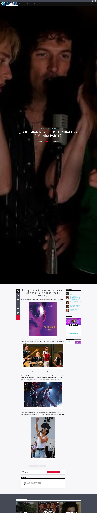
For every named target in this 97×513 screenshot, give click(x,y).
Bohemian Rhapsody (33, 470)
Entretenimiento (46, 130)
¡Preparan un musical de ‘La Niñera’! (75, 306)
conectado (32, 488)
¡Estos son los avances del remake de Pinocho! (75, 310)
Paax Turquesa (33, 1)
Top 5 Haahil (30, 4)
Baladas (68, 345)
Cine (41, 130)
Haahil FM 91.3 (42, 470)
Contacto (49, 1)
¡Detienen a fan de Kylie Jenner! (75, 314)
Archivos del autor (54, 476)
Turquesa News (11, 1)
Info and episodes (74, 337)
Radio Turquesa (19, 1)
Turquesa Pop (26, 1)
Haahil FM (48, 143)
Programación (4, 1)
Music (52, 130)
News (55, 130)
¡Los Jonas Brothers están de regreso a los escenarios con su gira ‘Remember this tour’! (75, 302)
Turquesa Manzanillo (42, 1)
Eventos (36, 4)
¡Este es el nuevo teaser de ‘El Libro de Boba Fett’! (75, 297)
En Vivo (94, 4)
